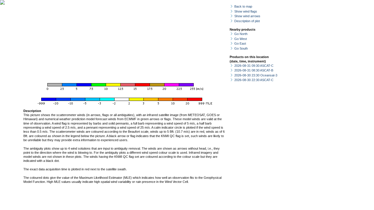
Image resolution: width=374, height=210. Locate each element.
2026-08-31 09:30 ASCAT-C (253, 65)
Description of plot (247, 21)
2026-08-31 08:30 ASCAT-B (253, 70)
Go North (240, 34)
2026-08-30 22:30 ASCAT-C (253, 80)
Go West (240, 39)
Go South (241, 48)
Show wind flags (245, 11)
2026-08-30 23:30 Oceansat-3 (255, 75)
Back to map (243, 6)
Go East (240, 43)
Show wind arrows (247, 16)
